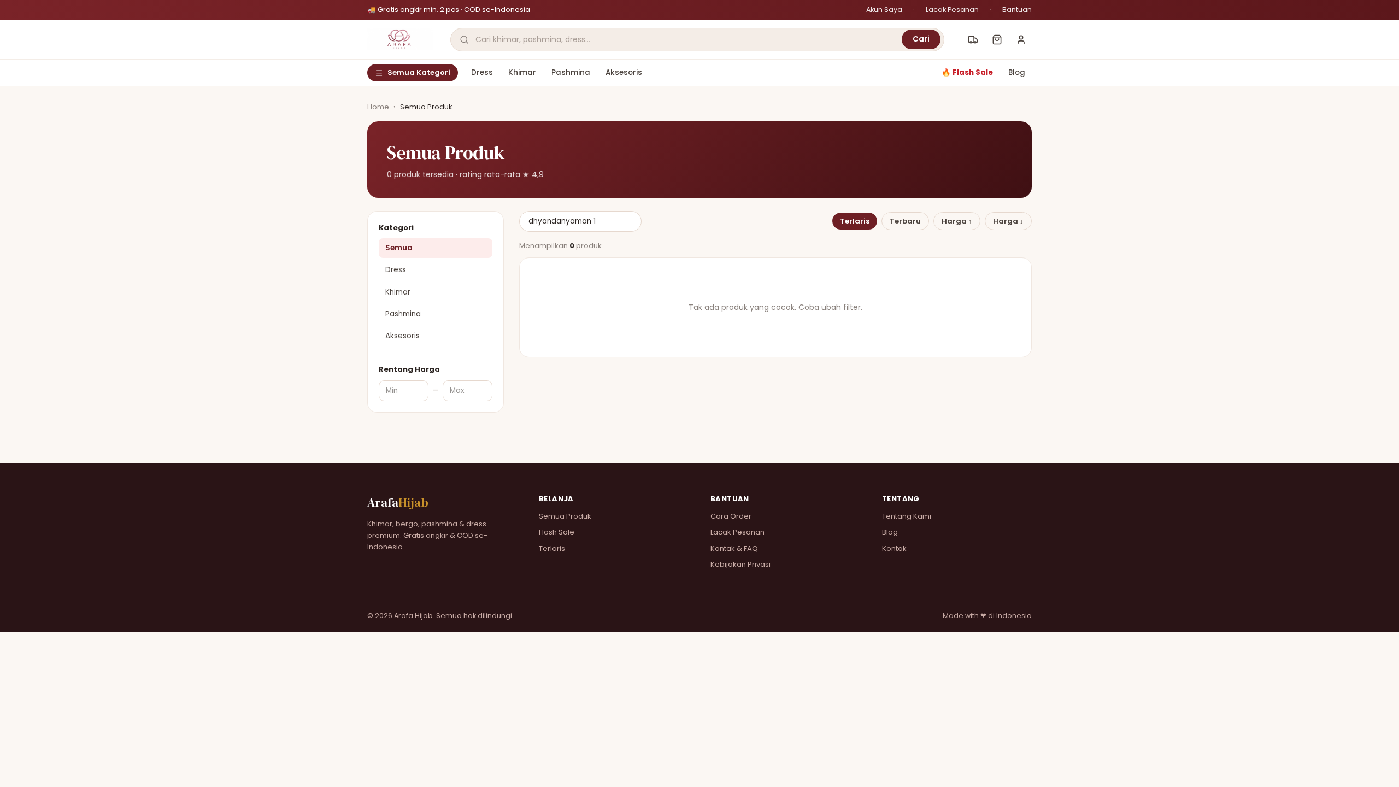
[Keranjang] (997, 39)
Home (378, 107)
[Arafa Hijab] (400, 39)
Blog (1016, 72)
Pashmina (570, 72)
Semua (399, 248)
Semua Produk (565, 516)
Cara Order (730, 516)
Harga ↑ (957, 221)
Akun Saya (884, 9)
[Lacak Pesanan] (973, 39)
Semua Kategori (418, 72)
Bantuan (1017, 9)
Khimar (522, 72)
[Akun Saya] (1021, 39)
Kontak (894, 548)
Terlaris (854, 221)
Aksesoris (624, 72)
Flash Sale (556, 532)
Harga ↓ (1008, 221)
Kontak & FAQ (734, 548)
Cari (921, 39)
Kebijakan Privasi (740, 564)
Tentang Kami (906, 516)
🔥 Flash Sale (967, 72)
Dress (482, 72)
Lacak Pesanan (952, 9)
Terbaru (905, 221)
